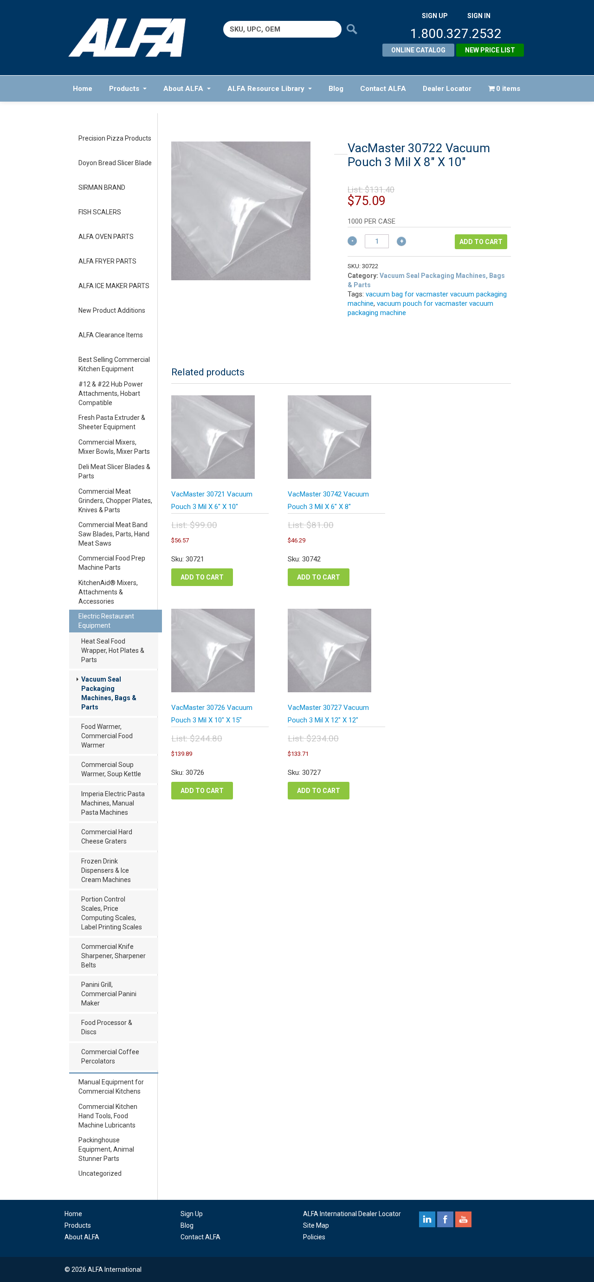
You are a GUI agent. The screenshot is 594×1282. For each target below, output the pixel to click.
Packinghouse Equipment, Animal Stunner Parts (106, 1149)
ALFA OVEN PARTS (106, 236)
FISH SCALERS (99, 212)
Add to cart (481, 241)
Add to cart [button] (202, 577)
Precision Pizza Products (114, 138)
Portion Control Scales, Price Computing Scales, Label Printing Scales (111, 913)
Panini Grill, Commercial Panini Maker (108, 994)
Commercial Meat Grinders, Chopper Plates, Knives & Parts (115, 501)
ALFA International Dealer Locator (352, 1214)
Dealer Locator (447, 88)
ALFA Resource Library (265, 88)
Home (82, 88)
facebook (445, 1219)
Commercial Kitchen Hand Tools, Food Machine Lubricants (107, 1116)
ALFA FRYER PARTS (107, 261)
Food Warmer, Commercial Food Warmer (107, 736)
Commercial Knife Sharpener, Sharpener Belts (113, 956)
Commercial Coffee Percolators (110, 1056)
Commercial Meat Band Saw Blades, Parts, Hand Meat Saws (113, 534)
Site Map (316, 1225)
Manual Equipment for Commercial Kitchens (111, 1086)
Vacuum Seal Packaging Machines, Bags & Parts (108, 693)
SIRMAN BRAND (101, 187)
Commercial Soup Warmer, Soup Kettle (111, 769)
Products (124, 88)
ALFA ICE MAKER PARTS (113, 286)
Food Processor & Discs (106, 1027)
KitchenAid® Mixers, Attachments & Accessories (108, 592)
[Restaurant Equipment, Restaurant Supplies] (133, 37)
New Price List (490, 50)
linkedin (427, 1219)
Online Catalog (418, 50)
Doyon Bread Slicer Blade (115, 163)
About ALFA (183, 88)
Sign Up (192, 1214)
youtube (463, 1219)
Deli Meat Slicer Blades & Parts (114, 471)
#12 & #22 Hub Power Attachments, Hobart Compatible (110, 393)
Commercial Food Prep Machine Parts (111, 562)
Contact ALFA (383, 88)
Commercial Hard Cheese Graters (106, 836)
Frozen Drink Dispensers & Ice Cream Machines (106, 870)
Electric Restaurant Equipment (106, 620)
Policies (314, 1237)
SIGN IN (479, 15)
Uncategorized (100, 1173)
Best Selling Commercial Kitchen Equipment (114, 364)
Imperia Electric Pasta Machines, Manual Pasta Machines (113, 803)
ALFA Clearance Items (110, 335)
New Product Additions (111, 310)
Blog (336, 88)
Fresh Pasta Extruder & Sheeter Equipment (111, 422)
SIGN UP (435, 15)
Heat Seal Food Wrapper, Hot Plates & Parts (112, 651)
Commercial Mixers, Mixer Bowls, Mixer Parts (114, 446)
